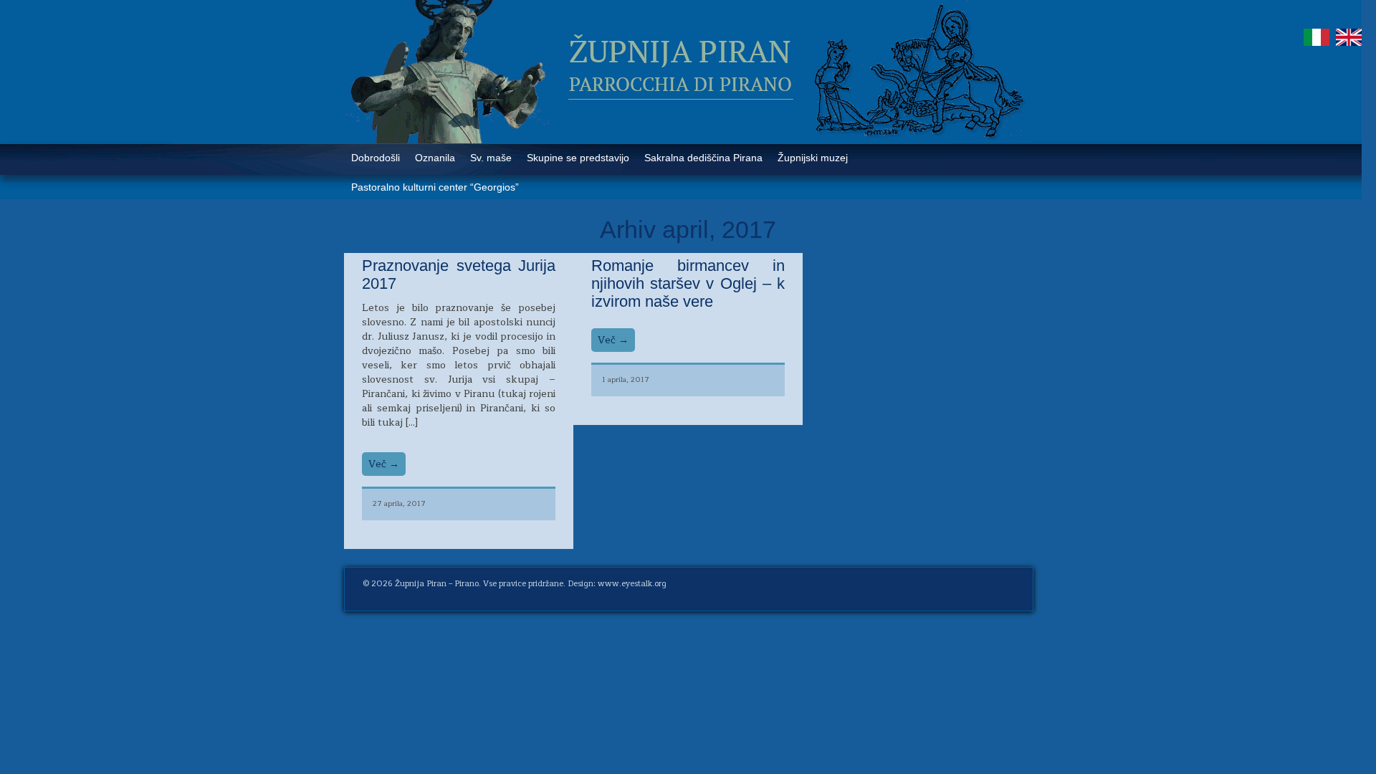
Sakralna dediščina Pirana (703, 157)
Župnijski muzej (813, 157)
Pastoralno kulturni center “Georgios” (435, 187)
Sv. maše (491, 157)
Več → (383, 464)
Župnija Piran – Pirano (437, 584)
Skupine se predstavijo (578, 157)
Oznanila (435, 157)
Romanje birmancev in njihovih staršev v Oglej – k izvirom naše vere (688, 283)
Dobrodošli (375, 157)
